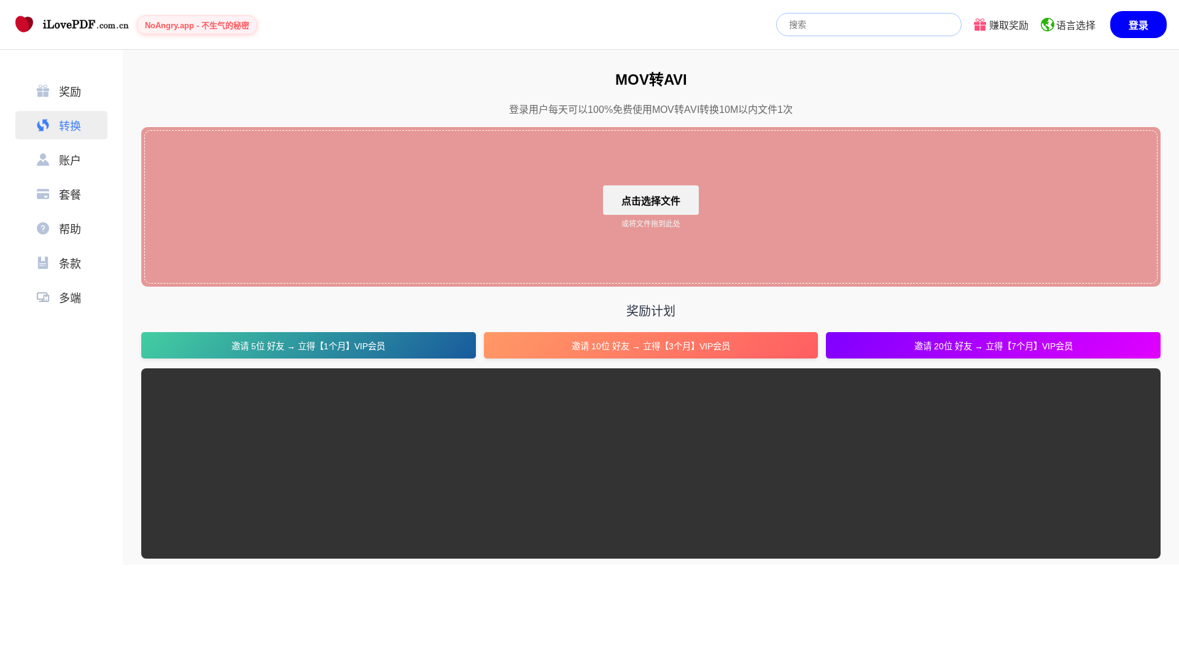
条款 (70, 264)
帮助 (70, 229)
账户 (70, 161)
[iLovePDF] (71, 24)
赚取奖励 (1009, 25)
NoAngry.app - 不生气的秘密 (197, 25)
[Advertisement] (518, 463)
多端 (70, 298)
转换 (70, 126)
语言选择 (1075, 25)
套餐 (70, 195)
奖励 (70, 92)
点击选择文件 (650, 201)
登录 (1138, 25)
